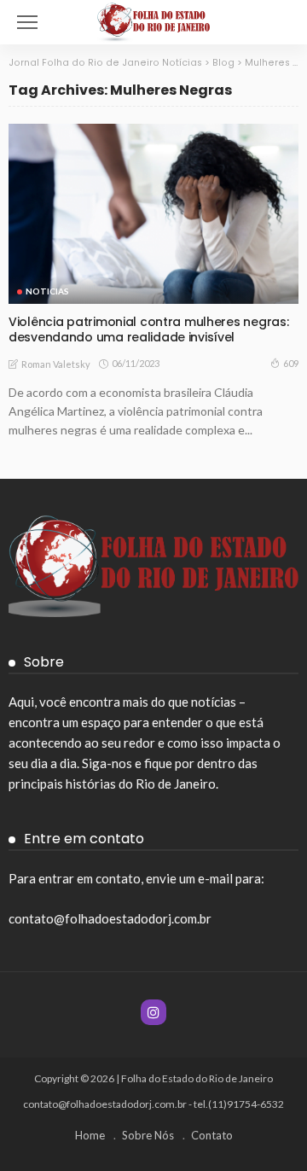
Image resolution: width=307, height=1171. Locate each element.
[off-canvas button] (27, 22)
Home (90, 1135)
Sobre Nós (148, 1135)
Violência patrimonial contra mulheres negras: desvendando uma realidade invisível (148, 330)
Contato (212, 1135)
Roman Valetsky (55, 364)
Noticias (47, 291)
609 (290, 363)
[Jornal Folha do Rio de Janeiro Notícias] (154, 20)
